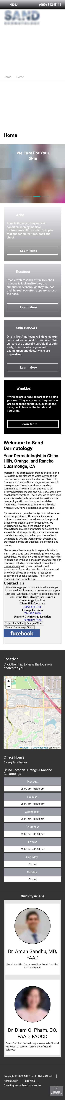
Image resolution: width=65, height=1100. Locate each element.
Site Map (30, 1080)
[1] (19, 199)
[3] (37, 199)
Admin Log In (11, 1080)
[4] (45, 199)
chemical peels (12, 566)
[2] (28, 199)
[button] (8, 681)
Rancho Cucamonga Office (19, 627)
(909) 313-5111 (32, 606)
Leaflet (25, 747)
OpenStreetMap (40, 747)
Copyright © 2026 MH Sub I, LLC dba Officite (28, 1076)
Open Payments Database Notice (22, 1085)
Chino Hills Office (14, 623)
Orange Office (34, 623)
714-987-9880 (32, 613)
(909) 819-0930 (32, 619)
